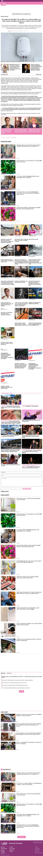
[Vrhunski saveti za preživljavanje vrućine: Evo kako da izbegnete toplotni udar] (8, 646)
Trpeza (11, 851)
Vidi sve (21, 691)
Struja (3, 137)
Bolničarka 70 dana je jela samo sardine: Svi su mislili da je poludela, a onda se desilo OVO (29, 715)
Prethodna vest (4, 74)
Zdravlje (2, 850)
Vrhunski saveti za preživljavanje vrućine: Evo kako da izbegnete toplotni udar (29, 639)
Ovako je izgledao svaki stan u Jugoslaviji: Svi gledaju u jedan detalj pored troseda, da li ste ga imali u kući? (28, 733)
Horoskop (12, 850)
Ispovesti (3, 853)
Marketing (37, 848)
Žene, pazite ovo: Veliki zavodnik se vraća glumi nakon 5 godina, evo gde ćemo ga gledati (17, 680)
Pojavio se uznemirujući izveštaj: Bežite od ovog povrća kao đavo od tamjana (28, 743)
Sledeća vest (38, 74)
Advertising (37, 849)
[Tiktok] (41, 842)
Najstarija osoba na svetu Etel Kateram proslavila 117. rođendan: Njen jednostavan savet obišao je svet (29, 145)
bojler (8, 137)
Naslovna (3, 847)
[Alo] (2, 0)
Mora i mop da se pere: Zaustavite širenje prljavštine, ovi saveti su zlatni (29, 499)
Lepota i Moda (4, 848)
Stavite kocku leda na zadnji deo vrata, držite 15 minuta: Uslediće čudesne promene (29, 624)
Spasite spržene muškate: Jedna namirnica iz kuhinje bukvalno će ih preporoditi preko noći (29, 208)
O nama (36, 846)
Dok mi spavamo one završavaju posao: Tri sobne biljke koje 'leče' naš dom (29, 161)
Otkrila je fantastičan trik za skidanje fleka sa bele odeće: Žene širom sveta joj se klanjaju (28, 608)
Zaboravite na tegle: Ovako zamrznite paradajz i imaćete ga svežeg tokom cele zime (28, 577)
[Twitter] (39, 842)
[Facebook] (34, 842)
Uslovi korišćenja (38, 852)
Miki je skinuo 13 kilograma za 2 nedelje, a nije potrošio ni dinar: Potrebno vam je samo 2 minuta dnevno (29, 593)
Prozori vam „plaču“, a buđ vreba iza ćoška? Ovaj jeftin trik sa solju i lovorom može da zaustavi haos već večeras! (28, 725)
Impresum (37, 851)
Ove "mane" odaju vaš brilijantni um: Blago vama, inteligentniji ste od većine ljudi (28, 177)
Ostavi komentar (27, 488)
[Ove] (8, 536)
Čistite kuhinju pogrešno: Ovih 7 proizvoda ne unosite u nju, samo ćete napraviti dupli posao (29, 561)
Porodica (3, 851)
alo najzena (13, 137)
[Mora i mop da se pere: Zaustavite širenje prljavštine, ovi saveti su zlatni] (8, 505)
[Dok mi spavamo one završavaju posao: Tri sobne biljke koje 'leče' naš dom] (8, 520)
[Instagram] (37, 842)
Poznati (11, 847)
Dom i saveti (4, 16)
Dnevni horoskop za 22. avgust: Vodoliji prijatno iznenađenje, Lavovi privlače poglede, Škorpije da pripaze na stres (28, 193)
